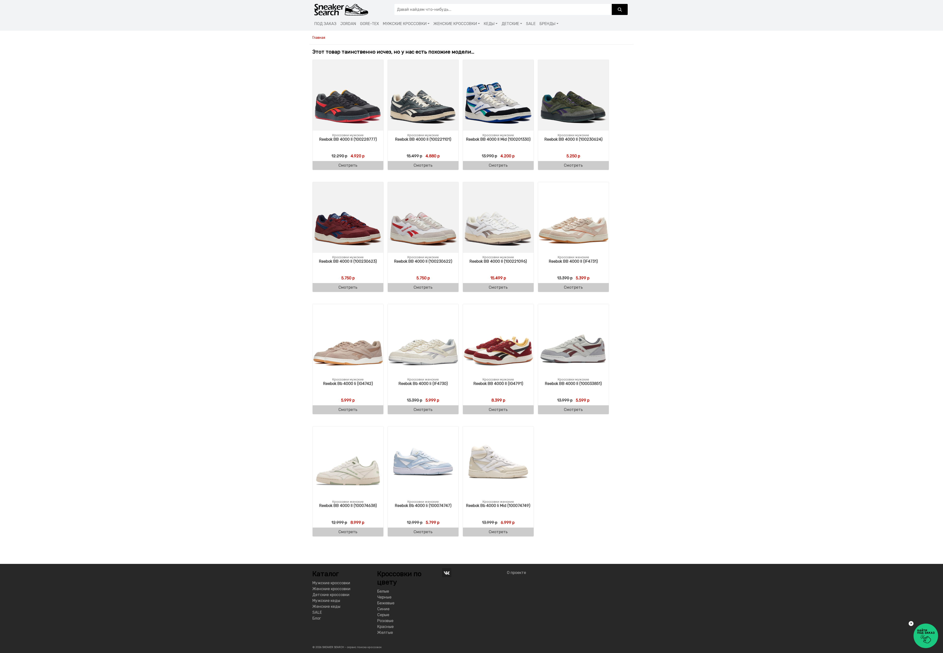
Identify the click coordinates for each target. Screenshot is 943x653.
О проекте (516, 572)
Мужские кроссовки (331, 583)
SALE (531, 23)
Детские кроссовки (330, 594)
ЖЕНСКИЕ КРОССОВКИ (455, 23)
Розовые (385, 620)
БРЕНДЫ (547, 23)
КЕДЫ (489, 23)
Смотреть (347, 165)
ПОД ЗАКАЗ (325, 23)
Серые (383, 614)
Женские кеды (326, 606)
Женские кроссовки (331, 588)
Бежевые (385, 603)
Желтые (385, 632)
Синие (383, 609)
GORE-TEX (369, 23)
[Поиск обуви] (620, 9)
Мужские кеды (326, 600)
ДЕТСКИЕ (510, 23)
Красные (385, 626)
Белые (383, 591)
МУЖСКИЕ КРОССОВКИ (405, 23)
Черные (384, 597)
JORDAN (348, 23)
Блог (316, 618)
